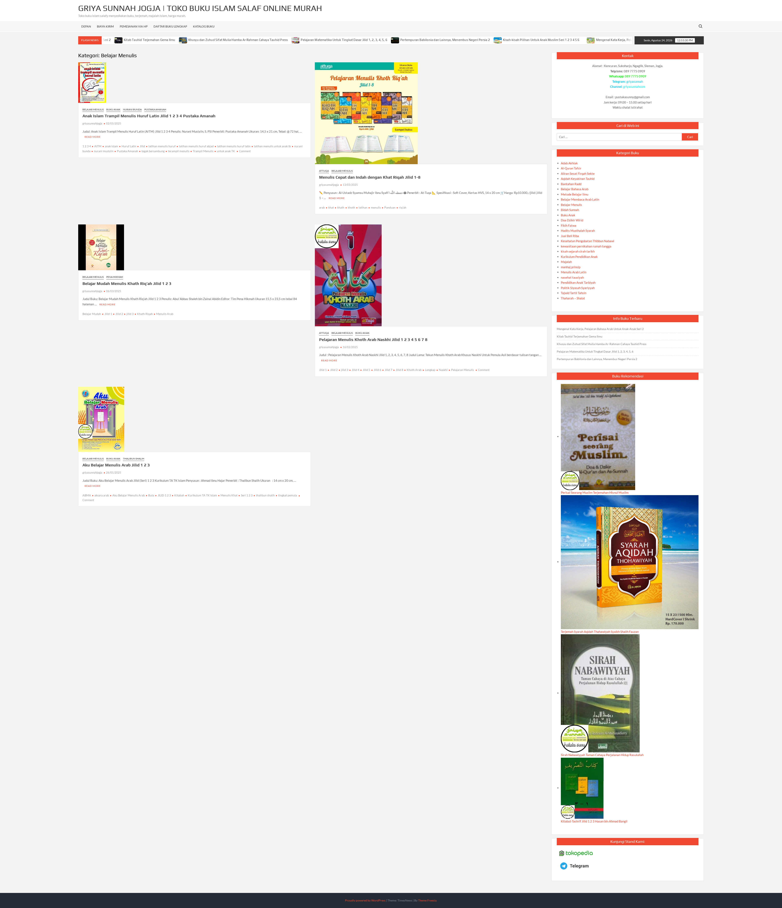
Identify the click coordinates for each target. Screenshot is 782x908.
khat (331, 207)
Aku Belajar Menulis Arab (128, 495)
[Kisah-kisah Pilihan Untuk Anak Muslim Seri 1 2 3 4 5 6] (458, 40)
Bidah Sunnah (570, 210)
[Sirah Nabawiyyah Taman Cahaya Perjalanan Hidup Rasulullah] (600, 693)
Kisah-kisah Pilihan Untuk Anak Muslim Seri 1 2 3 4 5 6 (501, 40)
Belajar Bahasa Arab (574, 189)
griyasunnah (634, 81)
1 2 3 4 (86, 146)
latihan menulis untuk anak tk (272, 146)
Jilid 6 (377, 370)
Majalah (566, 262)
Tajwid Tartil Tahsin (573, 293)
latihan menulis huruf (162, 146)
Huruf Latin (129, 146)
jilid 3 (130, 313)
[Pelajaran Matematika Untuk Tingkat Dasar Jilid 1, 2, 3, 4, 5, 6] (256, 40)
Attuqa (324, 170)
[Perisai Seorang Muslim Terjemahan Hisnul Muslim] (598, 436)
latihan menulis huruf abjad (196, 146)
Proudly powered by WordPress (365, 900)
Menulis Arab (164, 313)
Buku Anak (113, 109)
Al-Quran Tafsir (571, 168)
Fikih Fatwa (568, 225)
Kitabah (179, 495)
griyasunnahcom (634, 86)
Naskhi (443, 370)
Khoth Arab (414, 370)
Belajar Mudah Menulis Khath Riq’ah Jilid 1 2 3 (126, 283)
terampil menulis (178, 151)
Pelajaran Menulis (462, 370)
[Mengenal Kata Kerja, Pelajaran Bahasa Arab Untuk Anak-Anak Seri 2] (551, 40)
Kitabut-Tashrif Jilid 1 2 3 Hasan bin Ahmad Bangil (594, 821)
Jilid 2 (119, 313)
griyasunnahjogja (92, 123)
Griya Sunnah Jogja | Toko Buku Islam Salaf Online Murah (200, 8)
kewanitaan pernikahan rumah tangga (586, 246)
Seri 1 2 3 (247, 495)
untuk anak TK (226, 151)
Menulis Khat (229, 495)
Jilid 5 (366, 370)
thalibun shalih (265, 495)
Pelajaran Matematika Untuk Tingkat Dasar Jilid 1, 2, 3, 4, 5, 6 (304, 40)
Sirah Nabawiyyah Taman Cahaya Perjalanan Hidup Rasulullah (602, 755)
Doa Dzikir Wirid (572, 220)
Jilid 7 (388, 370)
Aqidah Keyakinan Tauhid (577, 178)
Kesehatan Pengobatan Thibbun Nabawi (587, 241)
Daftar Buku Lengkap (170, 26)
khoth (351, 207)
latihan (363, 207)
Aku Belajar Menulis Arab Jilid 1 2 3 (116, 465)
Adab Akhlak (569, 163)
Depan (86, 26)
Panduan (389, 207)
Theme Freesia (427, 900)
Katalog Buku (203, 26)
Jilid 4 (355, 370)
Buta (151, 495)
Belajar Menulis (93, 109)
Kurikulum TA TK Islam (202, 495)
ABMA (86, 495)
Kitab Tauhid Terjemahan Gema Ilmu (110, 40)
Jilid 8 (399, 370)
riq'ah (402, 207)
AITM (97, 146)
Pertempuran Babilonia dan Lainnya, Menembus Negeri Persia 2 (405, 40)
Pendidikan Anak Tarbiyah (578, 282)
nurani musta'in (103, 151)
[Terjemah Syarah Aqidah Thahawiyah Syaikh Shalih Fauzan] (630, 562)
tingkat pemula (287, 495)
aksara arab (101, 495)
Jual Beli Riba (570, 236)
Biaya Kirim (105, 26)
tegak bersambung (153, 151)
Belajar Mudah (91, 313)
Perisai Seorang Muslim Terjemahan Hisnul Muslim (594, 492)
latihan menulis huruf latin (233, 146)
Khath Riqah (145, 313)
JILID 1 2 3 (164, 495)
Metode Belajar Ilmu (574, 194)
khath (340, 207)
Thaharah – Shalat (573, 298)
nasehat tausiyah (572, 277)
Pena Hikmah (114, 276)
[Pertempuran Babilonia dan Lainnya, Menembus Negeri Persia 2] (355, 40)
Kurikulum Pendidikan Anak (579, 256)
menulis (376, 207)
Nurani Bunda (132, 109)
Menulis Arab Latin (573, 272)
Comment (245, 151)
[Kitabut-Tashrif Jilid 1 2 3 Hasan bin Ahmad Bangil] (582, 788)
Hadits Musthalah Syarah (578, 230)
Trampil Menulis (203, 151)
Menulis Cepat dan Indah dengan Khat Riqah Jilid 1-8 (370, 177)
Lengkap (430, 370)
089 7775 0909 (635, 76)
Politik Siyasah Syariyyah (578, 288)
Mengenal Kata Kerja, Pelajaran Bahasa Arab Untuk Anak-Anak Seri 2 (604, 40)
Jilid (142, 146)
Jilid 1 (108, 313)
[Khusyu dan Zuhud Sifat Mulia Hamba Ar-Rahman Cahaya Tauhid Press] (143, 40)
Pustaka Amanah (155, 109)
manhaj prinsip (570, 267)
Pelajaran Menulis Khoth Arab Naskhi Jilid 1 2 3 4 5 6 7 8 (373, 339)
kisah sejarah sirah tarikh (578, 251)
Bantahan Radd (571, 184)
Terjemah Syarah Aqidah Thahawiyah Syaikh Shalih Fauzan (600, 631)
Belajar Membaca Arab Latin (580, 199)
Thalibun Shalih (133, 458)
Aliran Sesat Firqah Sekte (578, 173)
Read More (93, 136)
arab (322, 207)
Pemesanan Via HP (134, 26)
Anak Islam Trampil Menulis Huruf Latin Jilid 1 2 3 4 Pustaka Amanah (148, 115)
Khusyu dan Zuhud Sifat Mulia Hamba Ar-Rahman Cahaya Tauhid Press (198, 40)
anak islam (111, 146)
